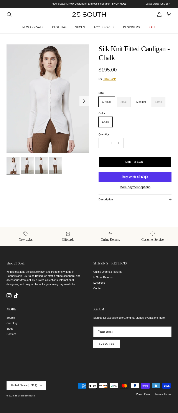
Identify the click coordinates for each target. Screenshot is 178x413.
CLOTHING (59, 27)
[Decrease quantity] (102, 143)
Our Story (12, 323)
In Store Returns (102, 277)
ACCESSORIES (104, 27)
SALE (152, 27)
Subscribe (106, 343)
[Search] (9, 14)
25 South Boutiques (25, 395)
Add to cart (135, 162)
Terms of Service (163, 394)
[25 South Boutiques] (89, 14)
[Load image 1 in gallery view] (48, 98)
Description (106, 199)
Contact (97, 288)
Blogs (10, 328)
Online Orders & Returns (107, 271)
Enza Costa (109, 79)
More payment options (135, 187)
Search (11, 317)
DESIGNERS (131, 27)
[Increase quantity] (120, 143)
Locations (99, 282)
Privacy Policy (143, 394)
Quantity (104, 134)
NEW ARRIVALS (32, 27)
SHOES (80, 27)
